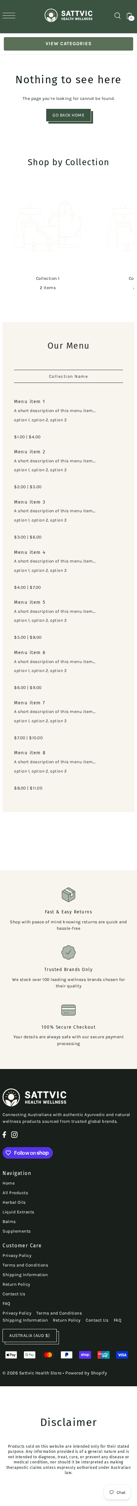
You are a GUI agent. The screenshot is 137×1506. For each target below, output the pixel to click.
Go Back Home (68, 115)
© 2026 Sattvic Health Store (32, 1373)
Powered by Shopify (86, 1373)
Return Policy (16, 1284)
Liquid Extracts (18, 1212)
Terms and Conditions (25, 1265)
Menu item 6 (30, 652)
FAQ (7, 1303)
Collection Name (68, 376)
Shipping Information (25, 1274)
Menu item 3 (30, 502)
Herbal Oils (14, 1202)
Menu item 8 (30, 753)
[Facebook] (4, 1134)
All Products (15, 1192)
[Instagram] (14, 1134)
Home (9, 1183)
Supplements (17, 1231)
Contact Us (14, 1293)
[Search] (117, 15)
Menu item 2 (30, 452)
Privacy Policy (17, 1255)
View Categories (69, 43)
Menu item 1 (29, 401)
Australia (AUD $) (29, 1335)
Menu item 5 (30, 602)
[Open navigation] (10, 15)
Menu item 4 (30, 552)
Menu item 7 (29, 703)
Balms (9, 1221)
